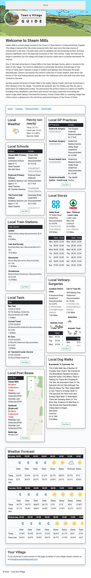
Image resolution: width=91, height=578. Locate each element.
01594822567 (34, 168)
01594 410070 (14, 309)
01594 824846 (14, 324)
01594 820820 (55, 162)
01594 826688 (55, 307)
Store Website (55, 229)
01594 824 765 (72, 304)
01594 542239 (55, 131)
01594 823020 (14, 339)
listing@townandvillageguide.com (24, 559)
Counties (19, 109)
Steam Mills (46, 109)
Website (52, 312)
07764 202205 (14, 355)
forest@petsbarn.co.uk (59, 310)
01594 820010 (55, 144)
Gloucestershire (32, 109)
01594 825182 (55, 226)
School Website (34, 171)
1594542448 (33, 188)
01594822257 (34, 208)
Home (45, 5)
